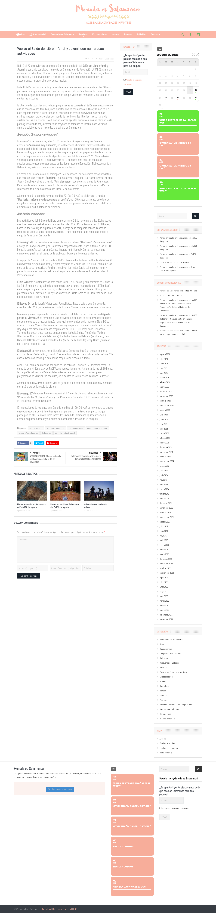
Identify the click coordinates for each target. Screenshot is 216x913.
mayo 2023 (164, 535)
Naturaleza (164, 686)
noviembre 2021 (166, 619)
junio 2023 (164, 531)
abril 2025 (164, 428)
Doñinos (163, 667)
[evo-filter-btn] (159, 49)
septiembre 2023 (167, 517)
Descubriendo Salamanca (62, 34)
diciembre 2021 (166, 614)
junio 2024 (164, 475)
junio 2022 (164, 586)
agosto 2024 (165, 466)
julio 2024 (164, 470)
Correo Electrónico (106, 59)
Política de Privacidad (62, 909)
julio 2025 (164, 414)
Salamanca (46, 433)
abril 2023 (164, 540)
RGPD (75, 909)
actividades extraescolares (171, 639)
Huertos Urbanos (189, 290)
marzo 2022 (164, 601)
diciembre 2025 (166, 391)
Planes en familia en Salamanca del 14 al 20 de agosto (31, 506)
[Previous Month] (193, 54)
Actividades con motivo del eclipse (174, 262)
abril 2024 (164, 484)
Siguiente (93, 452)
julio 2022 (164, 582)
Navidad (163, 690)
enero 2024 (164, 498)
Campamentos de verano (170, 653)
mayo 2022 (164, 591)
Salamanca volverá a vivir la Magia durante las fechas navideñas (86, 457)
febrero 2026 (165, 382)
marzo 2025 (164, 433)
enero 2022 (164, 610)
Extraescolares (99, 34)
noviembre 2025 (166, 396)
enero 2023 (164, 554)
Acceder (163, 738)
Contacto (155, 34)
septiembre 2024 (167, 461)
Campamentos (166, 649)
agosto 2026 (165, 354)
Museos (115, 34)
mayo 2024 (164, 480)
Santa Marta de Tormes (169, 709)
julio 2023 (164, 526)
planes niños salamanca (28, 433)
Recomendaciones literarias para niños (177, 704)
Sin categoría (165, 714)
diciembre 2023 (166, 503)
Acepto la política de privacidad (175, 808)
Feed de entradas (167, 743)
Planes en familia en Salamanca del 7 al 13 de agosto (64, 506)
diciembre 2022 (166, 559)
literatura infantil (36, 428)
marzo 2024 (164, 489)
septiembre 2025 (167, 405)
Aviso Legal (47, 909)
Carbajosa (164, 658)
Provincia (83, 34)
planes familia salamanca (97, 428)
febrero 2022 (165, 605)
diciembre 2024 (166, 447)
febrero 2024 (165, 493)
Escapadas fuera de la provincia (173, 672)
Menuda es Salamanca (55, 428)
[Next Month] (197, 54)
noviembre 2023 (166, 508)
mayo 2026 (164, 368)
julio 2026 (164, 359)
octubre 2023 (165, 512)
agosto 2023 (165, 521)
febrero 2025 (165, 438)
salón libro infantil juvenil (65, 433)
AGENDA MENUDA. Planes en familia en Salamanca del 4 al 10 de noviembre (45, 459)
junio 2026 (164, 363)
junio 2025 (164, 419)
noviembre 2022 (166, 563)
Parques (128, 34)
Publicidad (141, 34)
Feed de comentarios (169, 748)
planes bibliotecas (76, 428)
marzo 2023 (164, 545)
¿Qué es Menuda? (37, 34)
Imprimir (91, 59)
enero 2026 (164, 387)
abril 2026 (164, 373)
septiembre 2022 (167, 573)
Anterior (36, 452)
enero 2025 (164, 442)
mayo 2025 (164, 424)
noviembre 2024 (166, 452)
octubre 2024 (165, 456)
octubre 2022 (165, 568)
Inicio (22, 34)
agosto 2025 (165, 410)
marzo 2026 (164, 377)
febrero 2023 (165, 549)
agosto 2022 (165, 577)
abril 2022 (164, 596)
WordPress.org (166, 752)
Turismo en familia (167, 718)
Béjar (162, 644)
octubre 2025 (165, 400)
